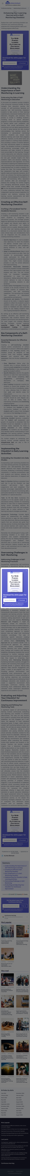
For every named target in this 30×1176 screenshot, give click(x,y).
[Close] (26, 570)
